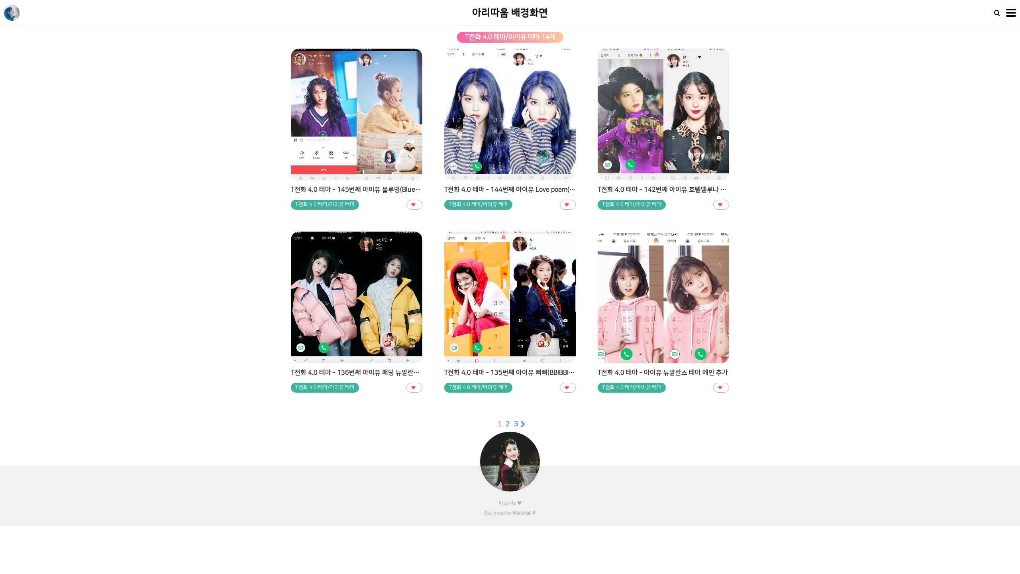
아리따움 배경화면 (510, 13)
